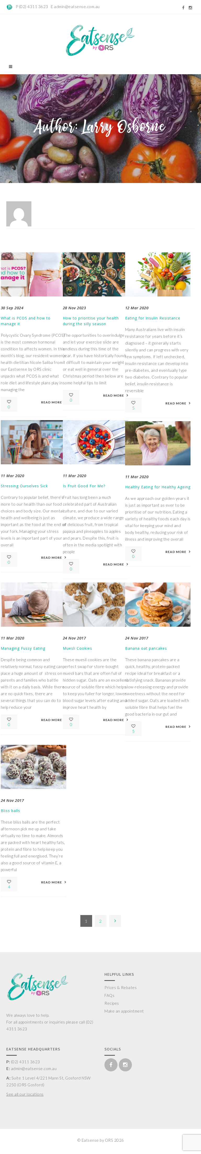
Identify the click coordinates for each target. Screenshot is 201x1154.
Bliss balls (10, 810)
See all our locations (25, 1094)
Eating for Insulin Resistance (152, 318)
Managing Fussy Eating (23, 648)
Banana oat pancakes (146, 648)
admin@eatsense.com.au (77, 6)
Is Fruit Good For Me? (84, 485)
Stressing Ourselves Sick (24, 485)
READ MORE (51, 402)
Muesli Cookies (77, 648)
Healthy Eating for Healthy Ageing (158, 486)
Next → (115, 921)
